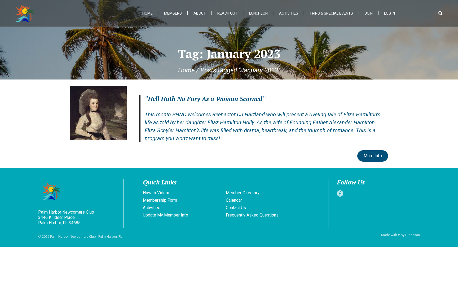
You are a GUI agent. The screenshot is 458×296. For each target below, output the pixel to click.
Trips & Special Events (331, 13)
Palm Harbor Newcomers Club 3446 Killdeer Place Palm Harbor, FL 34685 (66, 217)
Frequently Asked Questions (252, 215)
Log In (389, 13)
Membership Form (160, 200)
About (199, 13)
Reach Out (227, 13)
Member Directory (242, 192)
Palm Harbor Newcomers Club (73, 236)
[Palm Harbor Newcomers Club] (79, 192)
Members (173, 13)
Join (369, 13)
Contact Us (236, 207)
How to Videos (156, 192)
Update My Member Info (165, 215)
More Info (373, 155)
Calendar (234, 200)
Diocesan (412, 235)
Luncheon (258, 13)
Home (147, 13)
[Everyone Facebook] (340, 193)
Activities (288, 13)
